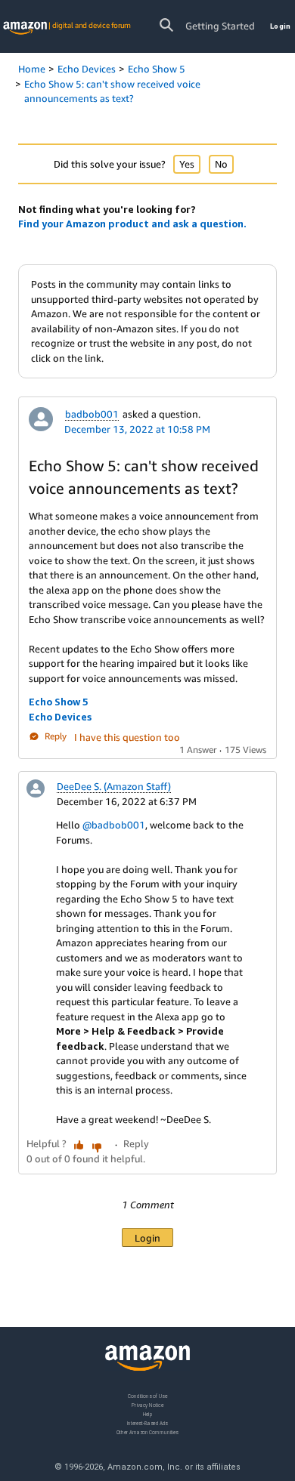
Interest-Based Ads (147, 1423)
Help (148, 1414)
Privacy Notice (147, 1405)
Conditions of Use (147, 1396)
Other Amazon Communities (147, 1432)
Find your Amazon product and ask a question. (132, 224)
